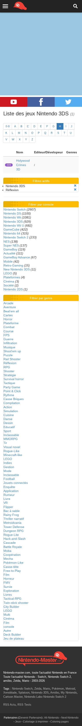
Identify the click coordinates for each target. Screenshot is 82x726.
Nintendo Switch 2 (15, 237)
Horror (7, 319)
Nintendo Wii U (13, 225)
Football (9, 479)
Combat (8, 327)
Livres (7, 594)
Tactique (9, 383)
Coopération (12, 554)
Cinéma (8, 281)
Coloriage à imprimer (35, 721)
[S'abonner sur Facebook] (41, 102)
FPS (6, 335)
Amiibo (54, 692)
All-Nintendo (51, 717)
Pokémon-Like (13, 562)
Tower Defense (13, 527)
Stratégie (9, 375)
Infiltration (10, 343)
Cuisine (8, 415)
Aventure (9, 307)
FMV (6, 582)
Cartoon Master (13, 696)
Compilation (11, 403)
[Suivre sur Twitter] (68, 102)
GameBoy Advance (16, 257)
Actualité (9, 253)
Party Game (11, 387)
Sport (7, 431)
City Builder (11, 606)
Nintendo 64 (11, 233)
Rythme (8, 395)
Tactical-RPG (12, 598)
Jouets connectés (15, 483)
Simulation (10, 411)
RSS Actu (9, 704)
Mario (46, 688)
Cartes (8, 315)
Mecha (8, 558)
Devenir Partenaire (30, 717)
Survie (7, 586)
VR (5, 502)
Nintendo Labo (33, 696)
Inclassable (11, 435)
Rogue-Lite (11, 534)
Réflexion (9, 363)
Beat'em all (11, 311)
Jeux (18, 721)
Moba (7, 551)
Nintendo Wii (12, 217)
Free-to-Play (12, 570)
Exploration (11, 590)
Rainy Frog (11, 515)
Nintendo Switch (14, 209)
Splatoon (24, 692)
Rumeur (9, 495)
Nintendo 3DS (13, 221)
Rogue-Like (11, 451)
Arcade (8, 303)
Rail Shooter (12, 359)
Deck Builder (12, 634)
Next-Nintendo (70, 717)
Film (6, 574)
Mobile (8, 261)
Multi (6, 614)
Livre (6, 499)
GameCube (11, 229)
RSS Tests (24, 704)
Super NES (11, 245)
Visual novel (11, 447)
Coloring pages (59, 721)
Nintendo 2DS (13, 289)
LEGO (7, 273)
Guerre (8, 339)
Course (8, 331)
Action (7, 407)
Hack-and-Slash (14, 538)
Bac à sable (11, 511)
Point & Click (12, 391)
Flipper (8, 507)
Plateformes (11, 277)
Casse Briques (13, 399)
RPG (6, 367)
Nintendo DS (12, 213)
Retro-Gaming (13, 265)
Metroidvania (12, 522)
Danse (7, 419)
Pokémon (58, 688)
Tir (5, 443)
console (8, 626)
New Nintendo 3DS (16, 269)
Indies (7, 463)
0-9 (8, 126)
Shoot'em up (12, 351)
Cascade (9, 542)
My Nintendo (69, 692)
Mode (7, 471)
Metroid (70, 688)
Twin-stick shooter (15, 602)
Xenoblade (10, 692)
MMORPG (10, 439)
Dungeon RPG (13, 531)
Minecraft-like (12, 455)
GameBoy (10, 249)
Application (11, 491)
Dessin (8, 423)
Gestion (8, 467)
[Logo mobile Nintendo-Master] (14, 5)
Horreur (8, 578)
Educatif (9, 427)
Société (8, 285)
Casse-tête (11, 567)
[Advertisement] (41, 43)
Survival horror (13, 379)
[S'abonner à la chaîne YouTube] (13, 102)
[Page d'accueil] (41, 658)
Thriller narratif (13, 518)
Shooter (8, 371)
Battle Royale (12, 547)
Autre (7, 630)
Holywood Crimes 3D (23, 165)
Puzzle (8, 355)
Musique (9, 347)
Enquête (9, 487)
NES (6, 241)
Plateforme (11, 323)
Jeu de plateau (13, 638)
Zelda (37, 688)
